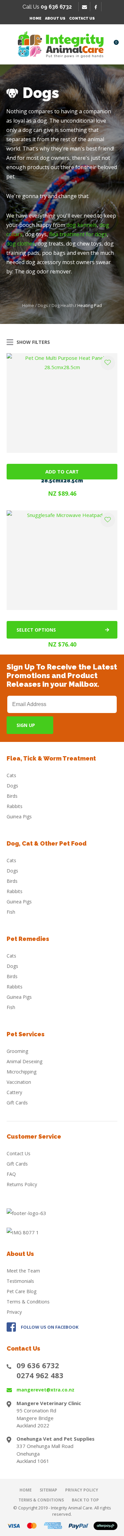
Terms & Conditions (28, 1301)
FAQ (11, 1174)
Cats (11, 775)
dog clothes (20, 243)
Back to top (85, 1500)
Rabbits (14, 806)
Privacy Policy (81, 1490)
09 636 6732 (38, 1365)
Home (35, 18)
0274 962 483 (40, 1375)
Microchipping (21, 1072)
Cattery (14, 1092)
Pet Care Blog (21, 1291)
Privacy (14, 1312)
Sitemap (48, 1490)
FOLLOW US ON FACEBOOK (49, 1327)
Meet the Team (23, 1271)
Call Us (47, 7)
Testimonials (20, 1281)
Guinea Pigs (19, 816)
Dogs (43, 305)
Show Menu (11, 44)
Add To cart (62, 471)
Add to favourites (108, 363)
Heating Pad (89, 305)
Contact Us (82, 18)
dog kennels (81, 225)
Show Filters (33, 342)
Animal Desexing (24, 1061)
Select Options (36, 630)
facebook (98, 7)
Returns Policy (22, 1184)
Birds (12, 796)
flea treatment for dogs (78, 234)
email (85, 7)
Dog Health (63, 305)
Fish (11, 912)
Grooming (17, 1051)
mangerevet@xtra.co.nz (45, 1389)
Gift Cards (17, 1102)
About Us (55, 18)
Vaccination (19, 1082)
